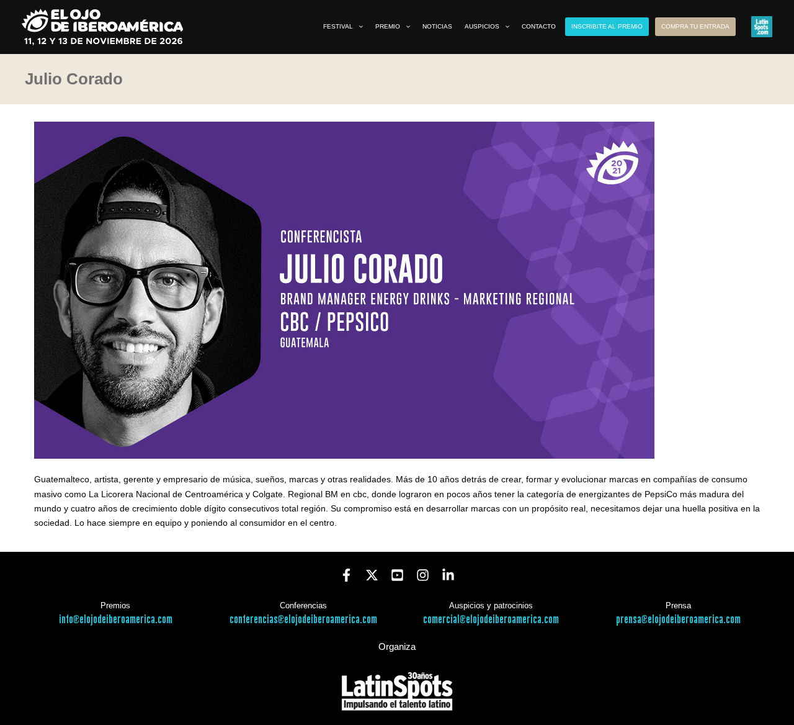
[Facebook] (346, 575)
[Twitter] (371, 575)
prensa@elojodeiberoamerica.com (678, 620)
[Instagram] (422, 575)
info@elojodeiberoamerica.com (115, 620)
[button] (358, 26)
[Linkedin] (448, 575)
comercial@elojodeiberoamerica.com (491, 620)
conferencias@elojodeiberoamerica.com (303, 620)
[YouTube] (397, 575)
